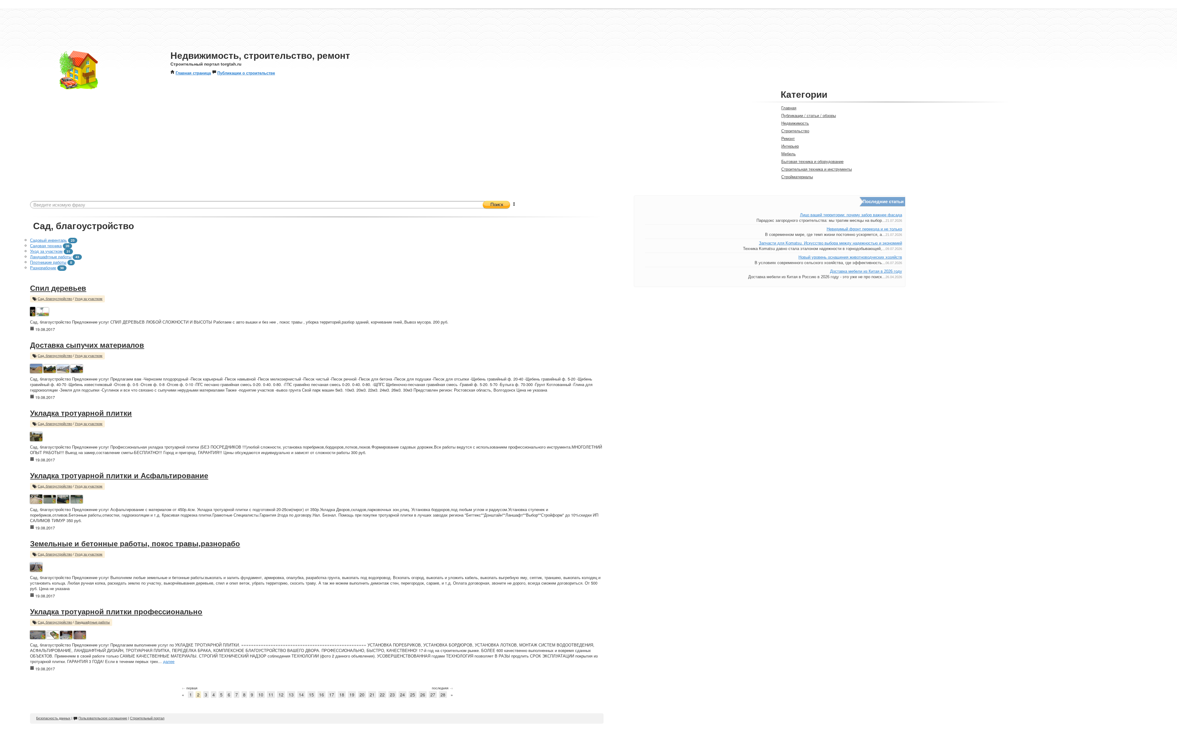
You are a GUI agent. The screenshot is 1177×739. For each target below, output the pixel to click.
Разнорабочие (43, 268)
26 (422, 695)
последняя (442, 687)
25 (412, 695)
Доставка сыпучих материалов (87, 345)
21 (372, 695)
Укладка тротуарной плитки (81, 413)
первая (189, 687)
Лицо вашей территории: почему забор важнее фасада (851, 215)
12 (281, 695)
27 (432, 695)
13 (291, 695)
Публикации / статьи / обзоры (808, 115)
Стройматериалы (797, 177)
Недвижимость (795, 123)
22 (382, 695)
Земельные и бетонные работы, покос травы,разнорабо (135, 544)
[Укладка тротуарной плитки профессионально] (37, 634)
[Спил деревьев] (32, 311)
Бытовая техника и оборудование (812, 161)
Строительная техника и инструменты (816, 169)
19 (351, 695)
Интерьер (790, 146)
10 (260, 695)
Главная (788, 108)
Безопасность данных (53, 718)
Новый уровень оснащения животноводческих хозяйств (850, 257)
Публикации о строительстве (246, 73)
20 (362, 695)
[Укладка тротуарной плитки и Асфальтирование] (36, 498)
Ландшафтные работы (50, 257)
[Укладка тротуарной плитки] (36, 436)
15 (311, 695)
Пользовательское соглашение (102, 718)
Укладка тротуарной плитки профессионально (116, 612)
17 (331, 695)
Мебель (788, 154)
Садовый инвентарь (48, 240)
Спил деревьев (58, 288)
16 (321, 695)
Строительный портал (147, 718)
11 (271, 695)
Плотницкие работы (48, 262)
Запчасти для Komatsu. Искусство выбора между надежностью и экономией (830, 243)
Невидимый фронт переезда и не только (864, 229)
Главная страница (193, 73)
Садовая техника (46, 245)
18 (341, 695)
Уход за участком (46, 251)
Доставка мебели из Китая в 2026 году (866, 271)
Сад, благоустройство (55, 299)
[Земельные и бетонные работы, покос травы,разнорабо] (36, 566)
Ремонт (788, 138)
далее (168, 661)
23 (392, 695)
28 (442, 695)
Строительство (795, 131)
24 (402, 695)
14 (301, 695)
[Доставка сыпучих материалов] (36, 368)
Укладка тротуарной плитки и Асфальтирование (119, 476)
